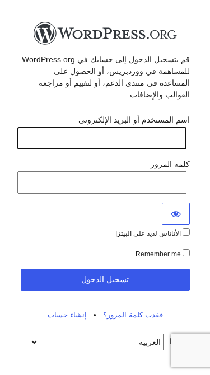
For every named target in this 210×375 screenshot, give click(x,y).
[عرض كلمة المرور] (176, 214)
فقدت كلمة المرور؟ (133, 315)
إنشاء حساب (67, 315)
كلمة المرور (170, 164)
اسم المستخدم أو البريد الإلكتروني (134, 119)
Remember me (159, 254)
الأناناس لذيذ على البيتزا (149, 233)
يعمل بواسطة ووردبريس (105, 36)
